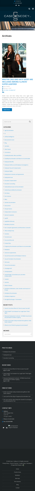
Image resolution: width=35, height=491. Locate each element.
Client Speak (8, 149)
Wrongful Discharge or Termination (13, 299)
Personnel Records (9, 240)
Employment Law (9, 177)
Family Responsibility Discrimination (13, 190)
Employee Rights (9, 171)
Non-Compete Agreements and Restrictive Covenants (18, 227)
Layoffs (6, 218)
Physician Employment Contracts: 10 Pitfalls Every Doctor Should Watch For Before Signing (18, 316)
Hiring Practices (8, 209)
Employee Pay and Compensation (13, 168)
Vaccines (7, 282)
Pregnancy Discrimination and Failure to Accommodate (18, 246)
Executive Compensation (11, 180)
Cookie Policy (22, 463)
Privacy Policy (6, 463)
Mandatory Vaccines (9, 224)
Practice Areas (17, 472)
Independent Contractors (11, 212)
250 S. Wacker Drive (8, 413)
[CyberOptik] (23, 465)
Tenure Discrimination (10, 265)
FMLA (6, 199)
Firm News (6, 90)
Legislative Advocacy (9, 221)
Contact (17, 487)
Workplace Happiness (10, 296)
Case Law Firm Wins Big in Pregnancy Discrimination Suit (16, 396)
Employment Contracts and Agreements (14, 174)
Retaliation (7, 249)
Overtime (7, 234)
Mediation (17, 475)
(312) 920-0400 (18, 3)
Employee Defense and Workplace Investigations (16, 165)
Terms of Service (14, 463)
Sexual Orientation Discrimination (13, 259)
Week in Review (8, 285)
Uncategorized (12, 90)
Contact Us (18, 1)
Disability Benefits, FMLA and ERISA (13, 155)
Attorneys (17, 478)
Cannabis (7, 146)
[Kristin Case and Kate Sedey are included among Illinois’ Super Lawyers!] (17, 60)
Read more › (7, 109)
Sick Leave (7, 262)
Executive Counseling (10, 183)
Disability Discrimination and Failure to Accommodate (17, 158)
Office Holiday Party (9, 230)
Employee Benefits (9, 161)
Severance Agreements (10, 252)
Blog (6, 143)
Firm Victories (8, 196)
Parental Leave (8, 237)
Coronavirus (7, 152)
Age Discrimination (9, 130)
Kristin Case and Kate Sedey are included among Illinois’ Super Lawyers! (17, 81)
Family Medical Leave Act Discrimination (14, 187)
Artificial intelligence (9, 136)
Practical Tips (8, 243)
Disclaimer (29, 463)
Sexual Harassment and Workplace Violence (15, 255)
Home (17, 469)
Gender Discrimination (10, 202)
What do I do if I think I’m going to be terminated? (16, 325)
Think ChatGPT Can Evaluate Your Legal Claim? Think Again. (17, 373)
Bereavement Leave (9, 140)
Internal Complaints (9, 215)
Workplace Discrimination (11, 293)
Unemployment (8, 271)
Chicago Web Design (16, 465)
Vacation (7, 279)
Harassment (7, 205)
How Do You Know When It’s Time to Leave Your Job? (17, 308)
